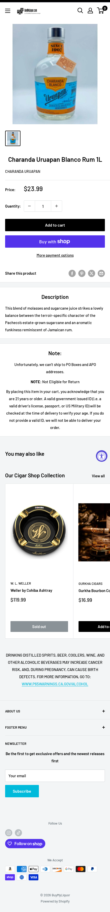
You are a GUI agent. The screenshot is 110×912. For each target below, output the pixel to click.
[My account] (90, 10)
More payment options (55, 255)
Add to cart (55, 224)
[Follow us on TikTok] (18, 832)
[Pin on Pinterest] (81, 273)
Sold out (39, 626)
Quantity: (13, 206)
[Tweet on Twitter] (91, 273)
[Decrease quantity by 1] (29, 206)
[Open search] (80, 10)
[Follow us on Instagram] (8, 832)
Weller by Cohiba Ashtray (31, 590)
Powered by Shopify (55, 901)
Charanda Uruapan (22, 171)
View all (98, 475)
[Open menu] (7, 11)
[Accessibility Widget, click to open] (101, 456)
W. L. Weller (20, 583)
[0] (100, 10)
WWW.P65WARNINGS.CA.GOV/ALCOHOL (55, 684)
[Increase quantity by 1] (56, 206)
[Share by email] (101, 273)
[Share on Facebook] (72, 273)
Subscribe (22, 791)
